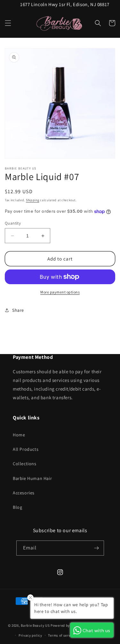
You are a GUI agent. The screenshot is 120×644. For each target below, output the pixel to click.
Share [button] (18, 310)
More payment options (60, 292)
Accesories (24, 493)
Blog (17, 507)
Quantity (13, 223)
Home (19, 435)
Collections (24, 463)
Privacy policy (30, 635)
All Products (25, 449)
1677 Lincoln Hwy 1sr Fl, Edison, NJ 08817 (64, 4)
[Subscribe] (97, 548)
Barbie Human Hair (32, 478)
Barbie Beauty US (35, 625)
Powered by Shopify (67, 625)
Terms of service (61, 635)
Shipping (32, 200)
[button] (8, 23)
